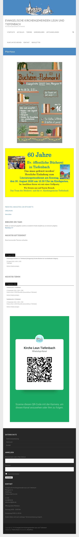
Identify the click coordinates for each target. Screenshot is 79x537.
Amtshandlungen (52, 32)
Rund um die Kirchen (14, 42)
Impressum (9, 442)
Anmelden (9, 477)
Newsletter (36, 42)
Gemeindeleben (39, 32)
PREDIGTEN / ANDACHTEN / (13, 207)
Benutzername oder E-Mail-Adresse (15, 457)
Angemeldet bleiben (13, 474)
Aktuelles (20, 32)
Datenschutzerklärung (12, 439)
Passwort (7, 465)
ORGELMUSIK (9, 211)
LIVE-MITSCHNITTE (27, 207)
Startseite (11, 32)
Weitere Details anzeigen (13, 266)
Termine (29, 32)
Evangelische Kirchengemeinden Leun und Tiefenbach (34, 22)
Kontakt (27, 42)
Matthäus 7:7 (9, 228)
